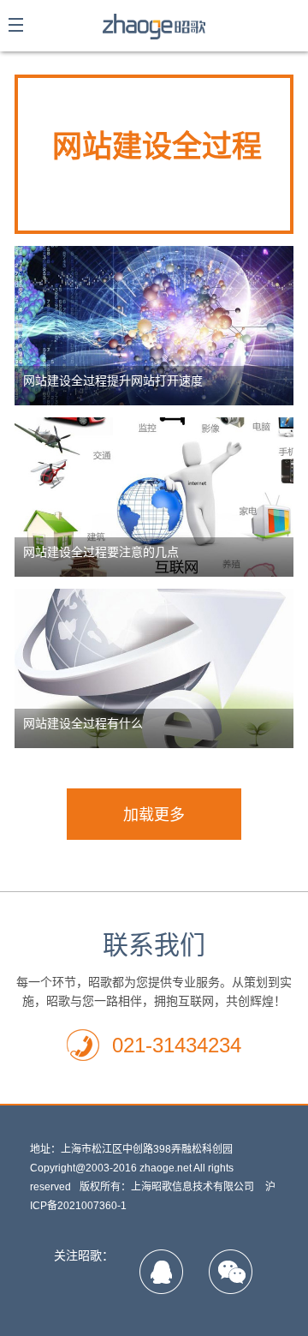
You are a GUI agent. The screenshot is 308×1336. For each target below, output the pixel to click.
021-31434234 (176, 1045)
